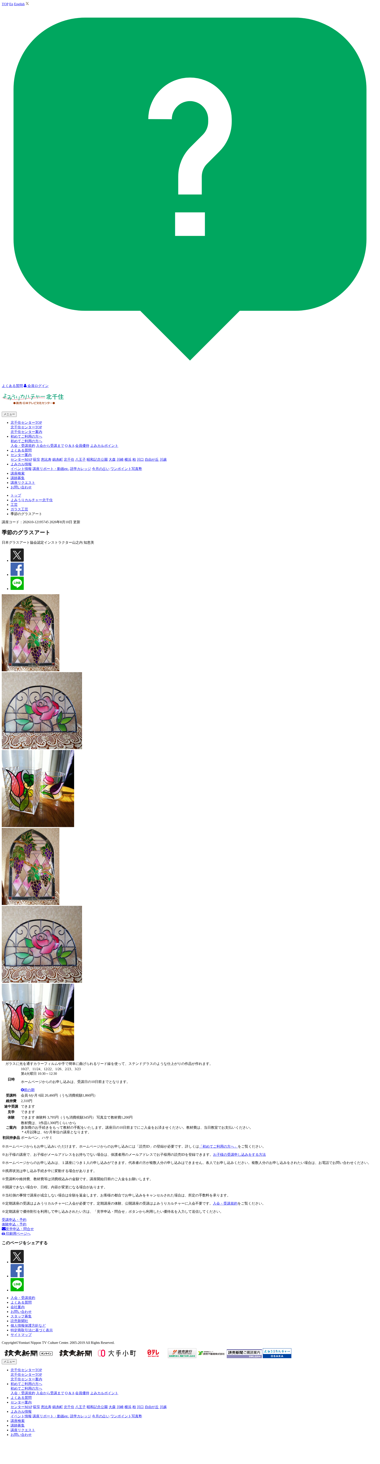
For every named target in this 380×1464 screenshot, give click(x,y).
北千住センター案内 (26, 432)
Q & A (69, 446)
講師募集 (18, 478)
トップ (16, 495)
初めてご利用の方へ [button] (26, 436)
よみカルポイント (104, 446)
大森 (112, 459)
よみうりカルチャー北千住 (32, 500)
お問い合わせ (21, 487)
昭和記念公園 (97, 459)
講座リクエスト (23, 482)
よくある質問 (21, 450)
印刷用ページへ (18, 1233)
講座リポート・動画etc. (51, 469)
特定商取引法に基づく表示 (32, 1330)
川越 (163, 459)
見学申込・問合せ (20, 1229)
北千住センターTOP (26, 427)
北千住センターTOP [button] (26, 422)
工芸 (14, 504)
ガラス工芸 (19, 509)
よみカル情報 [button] (21, 464)
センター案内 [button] (21, 455)
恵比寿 (46, 459)
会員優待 (82, 446)
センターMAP (21, 459)
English (19, 4)
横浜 (128, 459)
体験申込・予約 (14, 1224)
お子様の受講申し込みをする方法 (239, 1154)
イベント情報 (21, 469)
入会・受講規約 (23, 446)
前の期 (29, 1090)
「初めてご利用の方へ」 (218, 1146)
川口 (140, 459)
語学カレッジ (80, 469)
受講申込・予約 (14, 1220)
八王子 (80, 459)
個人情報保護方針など (28, 1325)
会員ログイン (38, 386)
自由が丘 (152, 459)
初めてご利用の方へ (26, 441)
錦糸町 (57, 459)
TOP (5, 4)
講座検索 (18, 473)
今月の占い (101, 469)
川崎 (120, 459)
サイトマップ (21, 1335)
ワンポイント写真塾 (126, 469)
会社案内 (18, 1307)
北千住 (69, 459)
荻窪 (36, 459)
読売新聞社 (19, 1321)
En (11, 4)
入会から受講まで (50, 446)
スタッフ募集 (21, 1316)
